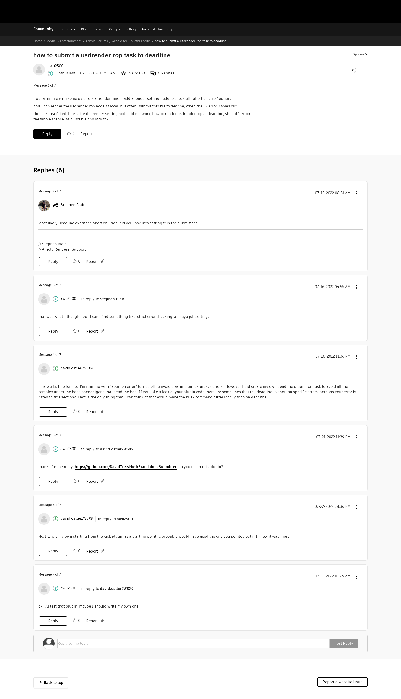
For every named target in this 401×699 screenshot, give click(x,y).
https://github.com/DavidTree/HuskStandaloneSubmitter (126, 466)
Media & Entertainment (63, 41)
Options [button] (358, 54)
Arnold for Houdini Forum (131, 41)
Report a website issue (342, 682)
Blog (84, 29)
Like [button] (69, 133)
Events (98, 29)
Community (43, 29)
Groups (114, 29)
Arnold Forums (97, 41)
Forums (66, 29)
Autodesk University (157, 29)
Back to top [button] (53, 682)
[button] (365, 70)
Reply (47, 133)
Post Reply (343, 643)
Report (86, 133)
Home (37, 41)
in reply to (102, 299)
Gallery (130, 29)
